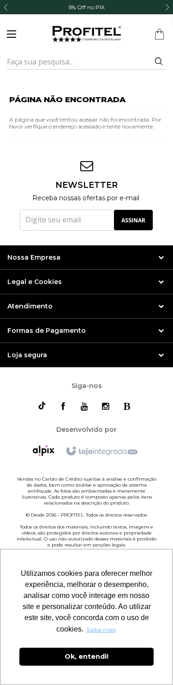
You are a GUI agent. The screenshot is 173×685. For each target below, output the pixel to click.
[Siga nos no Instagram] (105, 406)
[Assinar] (133, 220)
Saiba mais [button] (101, 629)
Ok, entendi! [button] (86, 656)
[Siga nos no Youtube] (84, 406)
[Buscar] (155, 61)
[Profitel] (86, 34)
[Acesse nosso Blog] (126, 406)
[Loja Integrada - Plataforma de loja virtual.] (101, 451)
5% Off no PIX (87, 7)
